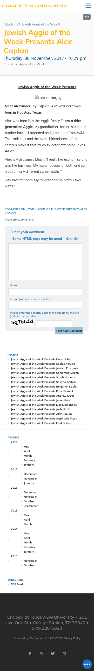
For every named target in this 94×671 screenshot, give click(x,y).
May (26, 446)
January (29, 465)
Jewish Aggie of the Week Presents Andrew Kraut (42, 395)
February (29, 460)
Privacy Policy (72, 638)
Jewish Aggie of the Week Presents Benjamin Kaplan (44, 386)
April (27, 451)
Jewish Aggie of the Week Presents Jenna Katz (40, 400)
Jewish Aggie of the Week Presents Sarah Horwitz (43, 377)
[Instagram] (64, 653)
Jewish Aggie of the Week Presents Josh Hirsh (40, 409)
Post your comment (28, 232)
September (31, 506)
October (29, 501)
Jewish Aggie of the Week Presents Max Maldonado (44, 404)
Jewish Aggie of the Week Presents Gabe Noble (41, 359)
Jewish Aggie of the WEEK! (41, 24)
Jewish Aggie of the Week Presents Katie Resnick (42, 391)
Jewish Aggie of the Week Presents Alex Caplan (41, 414)
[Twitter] (52, 653)
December (30, 474)
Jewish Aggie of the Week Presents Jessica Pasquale (44, 368)
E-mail (30, 299)
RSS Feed (17, 584)
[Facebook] (29, 653)
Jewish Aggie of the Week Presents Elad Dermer (41, 423)
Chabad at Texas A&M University (34, 6)
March (28, 455)
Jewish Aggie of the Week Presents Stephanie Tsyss (44, 418)
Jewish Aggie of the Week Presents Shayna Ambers (44, 382)
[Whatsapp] (41, 653)
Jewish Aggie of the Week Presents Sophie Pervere (43, 363)
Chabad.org (36, 638)
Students (11, 24)
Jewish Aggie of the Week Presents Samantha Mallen (45, 373)
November (30, 478)
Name (13, 285)
